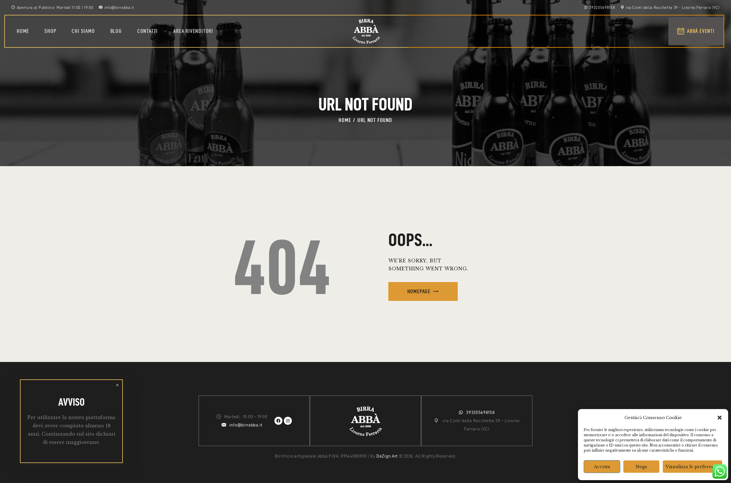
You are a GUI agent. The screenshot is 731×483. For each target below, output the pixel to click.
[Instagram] (288, 421)
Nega (641, 466)
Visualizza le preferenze (692, 466)
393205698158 (480, 412)
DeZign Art (387, 456)
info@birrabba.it (245, 424)
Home (345, 120)
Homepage (419, 291)
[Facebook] (278, 421)
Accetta (602, 466)
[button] (719, 417)
